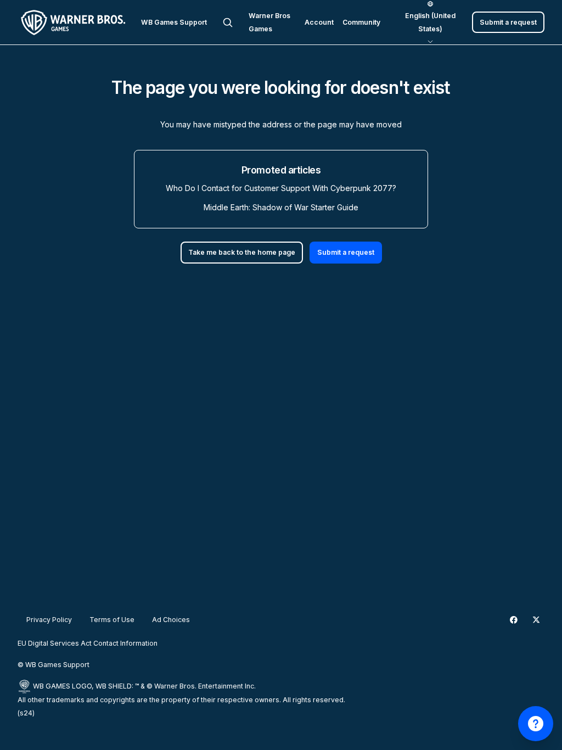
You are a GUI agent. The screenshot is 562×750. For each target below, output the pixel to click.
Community (361, 22)
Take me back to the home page (241, 252)
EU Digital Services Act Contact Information (88, 643)
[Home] (75, 22)
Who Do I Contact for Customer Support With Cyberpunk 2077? (281, 188)
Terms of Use (111, 619)
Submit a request (508, 22)
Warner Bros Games (269, 22)
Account (319, 22)
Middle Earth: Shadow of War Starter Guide (281, 207)
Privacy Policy (49, 619)
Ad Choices (171, 619)
